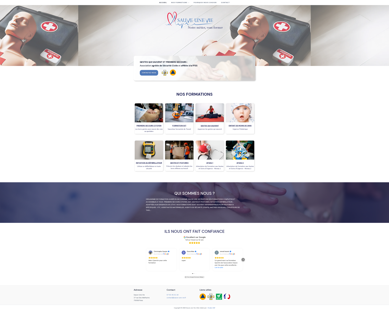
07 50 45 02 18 (172, 295)
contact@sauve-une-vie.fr (176, 298)
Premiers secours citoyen (149, 126)
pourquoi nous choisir (205, 2)
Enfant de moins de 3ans (240, 126)
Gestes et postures (179, 163)
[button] (188, 2)
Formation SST (179, 126)
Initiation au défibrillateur (149, 163)
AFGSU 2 (240, 163)
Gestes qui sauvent (210, 126)
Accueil (163, 2)
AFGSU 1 (209, 163)
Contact (225, 2)
